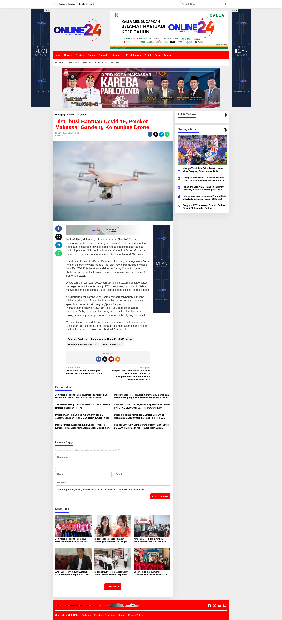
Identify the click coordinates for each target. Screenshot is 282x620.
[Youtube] (111, 359)
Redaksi (98, 615)
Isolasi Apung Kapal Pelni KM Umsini (111, 339)
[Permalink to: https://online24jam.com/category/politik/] (225, 115)
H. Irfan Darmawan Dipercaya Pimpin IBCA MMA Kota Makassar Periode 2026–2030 (204, 197)
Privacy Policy (135, 615)
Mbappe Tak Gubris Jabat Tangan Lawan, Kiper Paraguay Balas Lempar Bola (203, 170)
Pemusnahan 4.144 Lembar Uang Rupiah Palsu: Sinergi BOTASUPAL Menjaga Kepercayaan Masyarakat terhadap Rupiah (142, 426)
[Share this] (150, 134)
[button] (226, 4)
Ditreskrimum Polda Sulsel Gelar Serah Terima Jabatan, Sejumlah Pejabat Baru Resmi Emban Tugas (82, 416)
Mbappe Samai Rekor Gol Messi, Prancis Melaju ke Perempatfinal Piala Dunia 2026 (203, 179)
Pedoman (86, 615)
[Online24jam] (77, 29)
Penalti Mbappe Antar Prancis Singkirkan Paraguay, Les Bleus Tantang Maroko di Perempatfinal (203, 188)
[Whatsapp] (167, 134)
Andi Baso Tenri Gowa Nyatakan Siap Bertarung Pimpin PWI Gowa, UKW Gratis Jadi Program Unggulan (142, 406)
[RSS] (117, 359)
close (47, 10)
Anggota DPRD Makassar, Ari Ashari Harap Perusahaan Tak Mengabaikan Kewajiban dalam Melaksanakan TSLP (130, 373)
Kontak (121, 615)
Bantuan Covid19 (77, 339)
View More (113, 586)
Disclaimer (110, 615)
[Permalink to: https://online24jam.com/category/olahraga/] (225, 130)
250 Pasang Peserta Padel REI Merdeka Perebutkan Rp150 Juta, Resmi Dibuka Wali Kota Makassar (81, 396)
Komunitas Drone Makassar (83, 344)
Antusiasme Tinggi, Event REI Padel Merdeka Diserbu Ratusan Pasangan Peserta (82, 406)
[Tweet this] (155, 134)
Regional (59, 135)
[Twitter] (104, 359)
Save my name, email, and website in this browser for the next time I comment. (101, 489)
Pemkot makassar (112, 344)
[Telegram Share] (161, 134)
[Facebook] (98, 359)
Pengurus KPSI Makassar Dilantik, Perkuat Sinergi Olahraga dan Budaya (204, 206)
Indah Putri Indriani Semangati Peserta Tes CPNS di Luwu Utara (84, 370)
